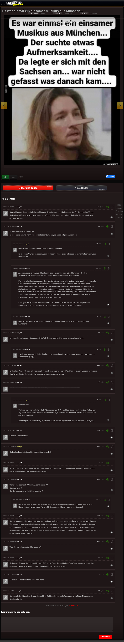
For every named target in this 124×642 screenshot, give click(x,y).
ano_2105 (19, 226)
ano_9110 (19, 207)
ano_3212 (27, 268)
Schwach (14, 177)
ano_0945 (27, 499)
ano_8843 (19, 365)
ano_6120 (19, 558)
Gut (5, 177)
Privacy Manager (65, 25)
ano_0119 (19, 382)
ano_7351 (19, 479)
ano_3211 (19, 430)
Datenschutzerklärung (60, 22)
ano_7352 (27, 316)
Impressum (74, 22)
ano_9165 (19, 541)
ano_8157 (19, 591)
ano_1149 (19, 516)
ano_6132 (27, 349)
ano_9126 (19, 574)
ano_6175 (19, 463)
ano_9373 (19, 332)
